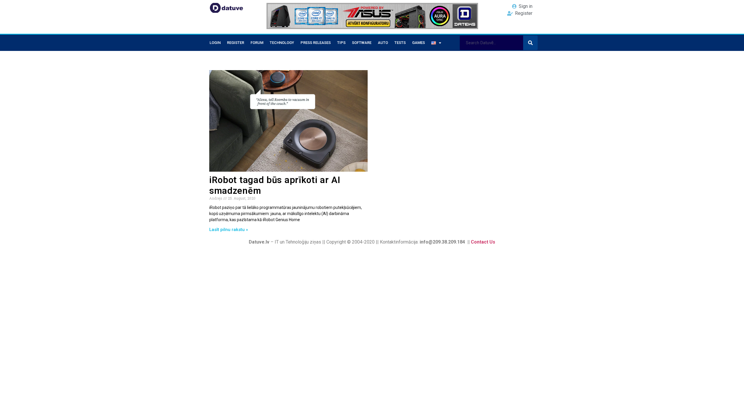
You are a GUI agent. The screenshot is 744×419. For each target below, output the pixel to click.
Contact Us (483, 242)
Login (215, 42)
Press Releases (316, 42)
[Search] (530, 42)
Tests (400, 42)
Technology (282, 42)
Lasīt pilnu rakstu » (228, 229)
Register (235, 42)
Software (361, 42)
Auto (383, 42)
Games (418, 42)
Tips (341, 42)
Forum (257, 42)
